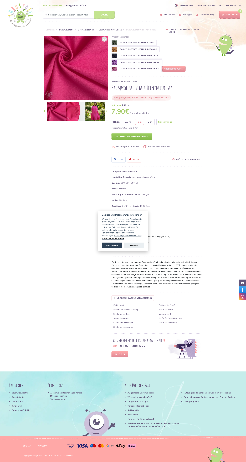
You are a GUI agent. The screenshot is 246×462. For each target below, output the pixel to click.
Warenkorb (232, 15)
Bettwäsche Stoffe (167, 305)
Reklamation (133, 410)
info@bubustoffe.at (76, 5)
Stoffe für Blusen (121, 318)
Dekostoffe (17, 401)
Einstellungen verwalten (113, 238)
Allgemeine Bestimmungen (141, 392)
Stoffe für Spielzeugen (123, 322)
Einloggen (187, 15)
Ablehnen (134, 245)
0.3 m (128, 121)
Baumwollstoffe (66, 29)
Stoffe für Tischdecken (123, 327)
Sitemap (27, 446)
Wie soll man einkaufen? (139, 397)
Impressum (231, 5)
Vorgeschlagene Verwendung (134, 298)
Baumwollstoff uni (86, 29)
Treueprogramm (186, 5)
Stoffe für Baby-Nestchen (170, 318)
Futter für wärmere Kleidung (125, 309)
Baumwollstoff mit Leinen (110, 29)
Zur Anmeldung (207, 15)
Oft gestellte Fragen (137, 401)
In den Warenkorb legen (133, 136)
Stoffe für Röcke (166, 309)
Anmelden (120, 354)
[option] (76, 68)
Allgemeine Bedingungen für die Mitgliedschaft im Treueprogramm (66, 395)
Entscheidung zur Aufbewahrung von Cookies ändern (209, 397)
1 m (139, 121)
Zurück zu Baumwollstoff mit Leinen (184, 30)
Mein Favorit (169, 15)
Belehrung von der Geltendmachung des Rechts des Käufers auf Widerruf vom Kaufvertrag (153, 425)
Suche (104, 14)
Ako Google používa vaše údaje (127, 235)
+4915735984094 (53, 5)
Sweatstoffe (18, 397)
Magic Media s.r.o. (40, 455)
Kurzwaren (17, 406)
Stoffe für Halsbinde (168, 322)
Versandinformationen (206, 5)
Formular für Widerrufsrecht (141, 419)
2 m (150, 121)
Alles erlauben (112, 245)
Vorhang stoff (165, 314)
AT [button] (240, 5)
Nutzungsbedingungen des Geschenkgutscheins (207, 392)
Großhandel (133, 414)
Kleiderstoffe (119, 305)
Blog (221, 5)
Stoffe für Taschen (121, 314)
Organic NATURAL (20, 410)
